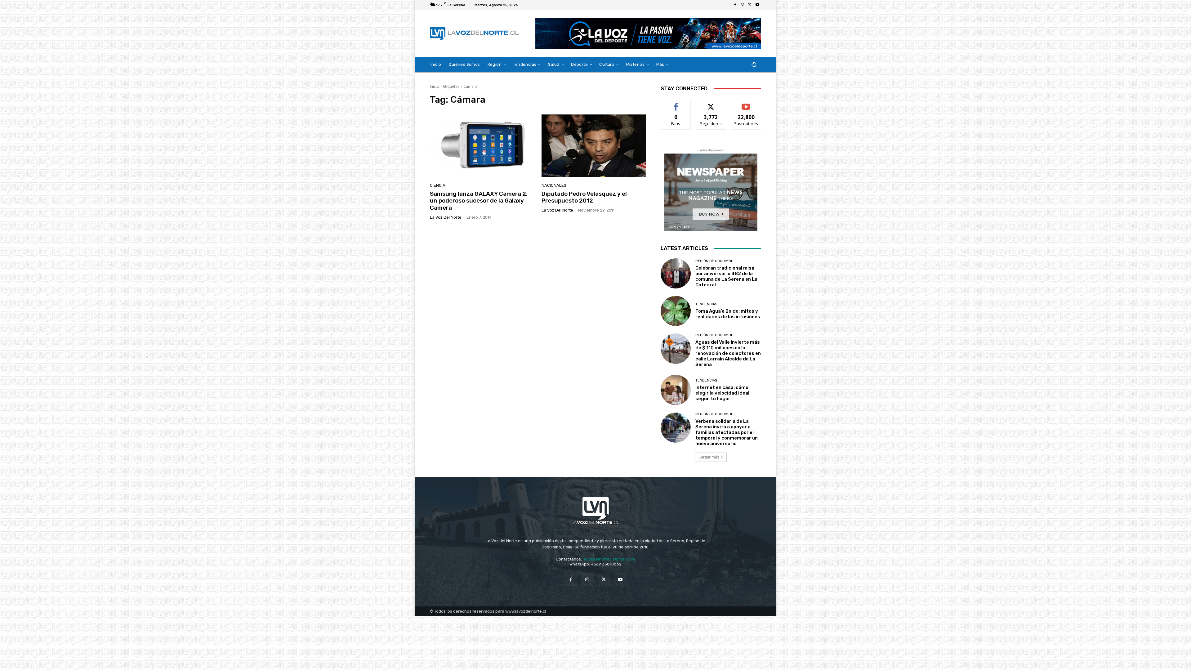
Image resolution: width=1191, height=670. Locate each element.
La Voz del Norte (446, 217)
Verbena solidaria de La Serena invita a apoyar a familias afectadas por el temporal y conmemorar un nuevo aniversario (726, 432)
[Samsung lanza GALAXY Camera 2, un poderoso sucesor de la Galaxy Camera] (482, 145)
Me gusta (676, 103)
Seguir (711, 103)
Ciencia (437, 185)
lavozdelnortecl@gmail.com (609, 559)
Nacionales (554, 185)
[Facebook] (735, 5)
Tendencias (706, 304)
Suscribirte (746, 103)
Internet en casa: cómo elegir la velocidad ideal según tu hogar (722, 393)
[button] (754, 64)
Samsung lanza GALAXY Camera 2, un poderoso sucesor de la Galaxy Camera (479, 201)
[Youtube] (757, 5)
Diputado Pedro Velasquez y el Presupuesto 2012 (584, 197)
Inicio (434, 86)
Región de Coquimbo (714, 261)
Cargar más (708, 457)
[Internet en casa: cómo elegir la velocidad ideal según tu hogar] (676, 390)
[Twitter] (750, 5)
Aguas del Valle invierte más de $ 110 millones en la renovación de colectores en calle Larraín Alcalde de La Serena (728, 353)
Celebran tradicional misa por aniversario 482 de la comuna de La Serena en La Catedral (726, 276)
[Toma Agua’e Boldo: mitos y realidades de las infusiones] (676, 311)
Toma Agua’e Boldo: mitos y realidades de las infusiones (727, 313)
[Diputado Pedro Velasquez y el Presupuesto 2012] (594, 145)
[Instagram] (742, 5)
